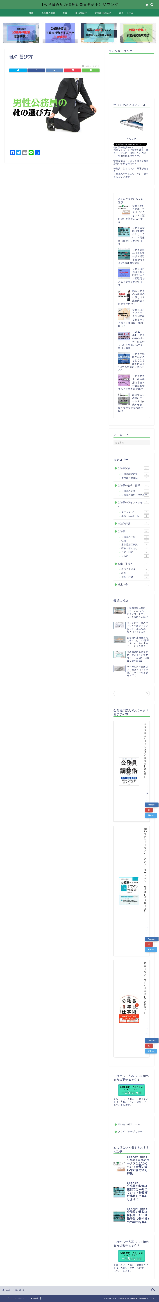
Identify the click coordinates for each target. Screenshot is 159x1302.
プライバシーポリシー (130, 1131)
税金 (134, 573)
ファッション (134, 512)
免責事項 (34, 1298)
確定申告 (132, 584)
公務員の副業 (48, 13)
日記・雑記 (134, 552)
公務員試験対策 (134, 474)
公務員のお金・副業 (132, 485)
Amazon (152, 805)
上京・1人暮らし (134, 516)
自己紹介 (134, 556)
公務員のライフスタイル (132, 504)
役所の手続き (134, 569)
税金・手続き (126, 13)
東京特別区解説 (103, 13)
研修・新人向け (134, 548)
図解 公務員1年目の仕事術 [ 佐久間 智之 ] (145, 988)
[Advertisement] (134, 75)
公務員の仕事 (134, 537)
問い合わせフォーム (129, 1124)
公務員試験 (132, 468)
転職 (65, 13)
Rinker (147, 796)
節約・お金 (134, 577)
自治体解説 (81, 13)
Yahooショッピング (151, 816)
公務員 (29, 13)
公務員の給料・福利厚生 (134, 495)
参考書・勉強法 (134, 478)
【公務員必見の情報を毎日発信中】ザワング (79, 4)
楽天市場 (149, 810)
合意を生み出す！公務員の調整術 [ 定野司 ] (145, 750)
